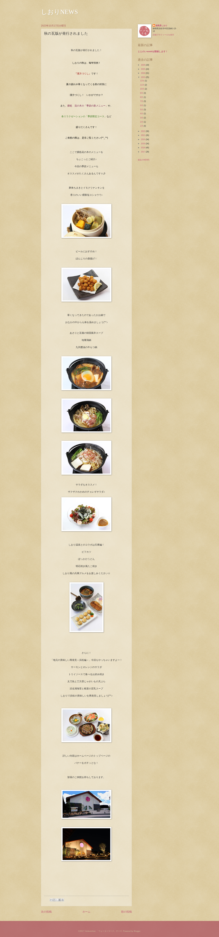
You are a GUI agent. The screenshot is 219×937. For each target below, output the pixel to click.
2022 (143, 131)
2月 (142, 122)
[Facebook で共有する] (59, 899)
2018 (143, 147)
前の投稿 (126, 911)
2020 (143, 139)
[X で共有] (56, 899)
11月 (142, 85)
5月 (142, 109)
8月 (142, 97)
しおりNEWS (59, 11)
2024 (143, 73)
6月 (142, 105)
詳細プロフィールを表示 (163, 35)
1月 (142, 126)
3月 (142, 118)
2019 (143, 143)
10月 (142, 89)
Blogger (137, 931)
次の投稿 (46, 911)
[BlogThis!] (54, 899)
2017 (143, 152)
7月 (142, 101)
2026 (143, 65)
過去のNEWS (143, 160)
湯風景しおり (161, 25)
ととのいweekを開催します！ (153, 51)
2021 (143, 135)
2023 (143, 77)
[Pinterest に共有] (62, 899)
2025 (143, 69)
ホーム (86, 911)
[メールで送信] (51, 899)
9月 (142, 93)
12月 (142, 81)
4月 (142, 113)
